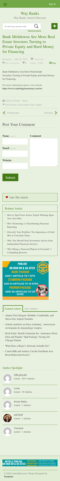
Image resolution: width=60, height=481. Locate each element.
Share (25, 100)
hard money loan (26, 104)
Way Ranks (30, 13)
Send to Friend (13, 100)
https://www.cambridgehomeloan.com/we (22, 88)
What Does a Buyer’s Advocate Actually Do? (27, 345)
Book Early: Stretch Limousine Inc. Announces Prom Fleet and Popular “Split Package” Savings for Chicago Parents (31, 337)
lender (39, 104)
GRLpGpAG (20, 374)
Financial (38, 59)
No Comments (12, 63)
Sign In (52, 3)
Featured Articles (13, 308)
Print (54, 63)
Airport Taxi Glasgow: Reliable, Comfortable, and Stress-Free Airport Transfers (29, 317)
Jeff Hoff (18, 414)
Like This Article (19, 197)
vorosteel (18, 428)
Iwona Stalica (20, 401)
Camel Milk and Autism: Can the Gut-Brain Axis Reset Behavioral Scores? (29, 352)
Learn (17, 388)
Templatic (8, 476)
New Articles (31, 308)
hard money (11, 104)
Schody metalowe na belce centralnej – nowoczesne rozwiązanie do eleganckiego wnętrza (30, 326)
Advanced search (34, 31)
